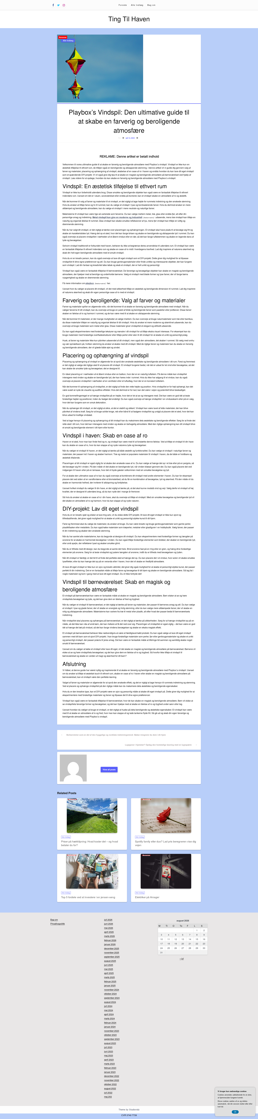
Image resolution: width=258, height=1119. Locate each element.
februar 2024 (110, 1022)
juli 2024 (108, 1006)
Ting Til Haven (129, 18)
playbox (90, 283)
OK (235, 1112)
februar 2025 (110, 981)
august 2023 (110, 1043)
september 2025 (112, 956)
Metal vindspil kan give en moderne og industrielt (117, 217)
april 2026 (109, 931)
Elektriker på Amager (147, 897)
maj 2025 (108, 969)
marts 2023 (109, 1063)
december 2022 (111, 1076)
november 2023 (111, 1030)
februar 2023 (110, 1067)
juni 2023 (108, 1051)
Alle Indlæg (137, 5)
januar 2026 (110, 944)
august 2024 (110, 1002)
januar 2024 (110, 1026)
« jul (182, 958)
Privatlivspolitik (57, 923)
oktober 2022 (110, 1084)
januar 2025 (110, 985)
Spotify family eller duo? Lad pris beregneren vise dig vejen (165, 843)
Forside (123, 5)
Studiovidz (134, 1109)
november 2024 (111, 989)
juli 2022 (108, 1092)
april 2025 (109, 973)
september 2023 (112, 1039)
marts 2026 (109, 936)
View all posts (109, 769)
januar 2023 (110, 1072)
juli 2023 (108, 1047)
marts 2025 (109, 977)
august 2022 (110, 1088)
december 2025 (111, 948)
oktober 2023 (110, 1034)
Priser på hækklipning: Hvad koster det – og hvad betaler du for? (89, 843)
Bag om (151, 5)
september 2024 (112, 997)
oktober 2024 (110, 993)
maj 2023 (108, 1055)
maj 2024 (108, 1010)
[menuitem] (123, 5)
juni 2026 (108, 923)
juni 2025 (108, 964)
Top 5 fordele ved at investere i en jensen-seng (88, 897)
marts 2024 (109, 1018)
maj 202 (108, 1096)
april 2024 (109, 1014)
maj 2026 (108, 927)
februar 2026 (110, 940)
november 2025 (111, 952)
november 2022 (111, 1080)
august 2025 (110, 960)
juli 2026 (108, 919)
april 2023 (109, 1059)
